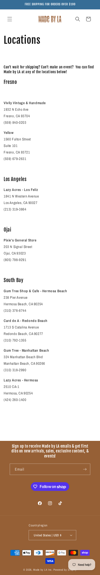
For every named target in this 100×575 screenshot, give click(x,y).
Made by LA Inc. (43, 569)
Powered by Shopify (65, 569)
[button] (9, 19)
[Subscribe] (84, 469)
